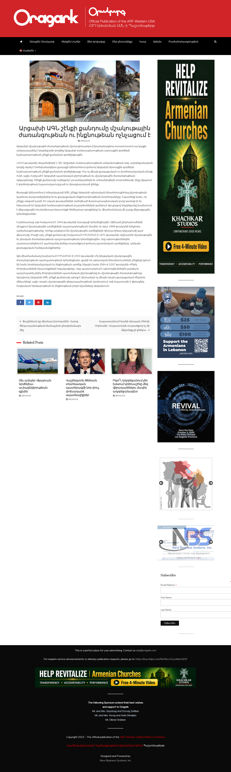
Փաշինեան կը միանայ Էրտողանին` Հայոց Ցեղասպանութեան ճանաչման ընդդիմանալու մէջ (50, 325)
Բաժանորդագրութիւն (183, 41)
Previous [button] (161, 483)
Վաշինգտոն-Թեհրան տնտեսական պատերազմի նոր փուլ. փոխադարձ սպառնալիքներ (82, 388)
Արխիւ (157, 41)
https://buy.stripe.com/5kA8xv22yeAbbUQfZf (161, 659)
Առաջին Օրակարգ (42, 41)
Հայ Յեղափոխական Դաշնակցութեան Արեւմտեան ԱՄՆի (105, 745)
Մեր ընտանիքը (122, 41)
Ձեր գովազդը (96, 41)
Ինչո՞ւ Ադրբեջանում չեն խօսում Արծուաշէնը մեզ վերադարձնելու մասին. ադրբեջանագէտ (130, 386)
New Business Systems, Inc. (115, 760)
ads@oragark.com (146, 650)
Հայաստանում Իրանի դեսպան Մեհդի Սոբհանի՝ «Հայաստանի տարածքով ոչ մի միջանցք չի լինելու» (122, 325)
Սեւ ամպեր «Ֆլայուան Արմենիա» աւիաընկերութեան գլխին (35, 386)
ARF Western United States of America (142, 737)
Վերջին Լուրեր (70, 41)
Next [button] (210, 483)
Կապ (142, 41)
